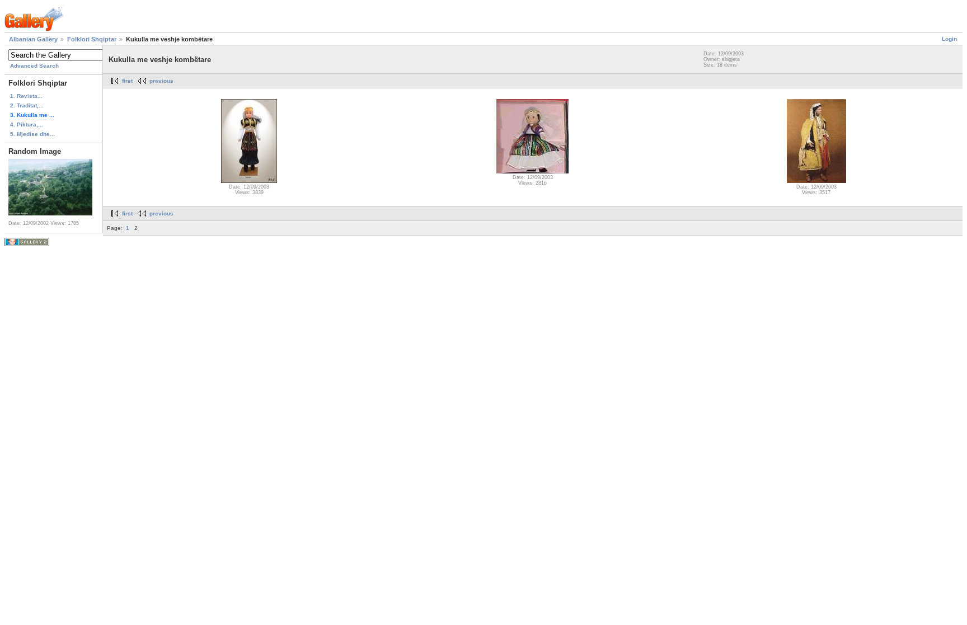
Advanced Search (34, 66)
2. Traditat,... (27, 105)
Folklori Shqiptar (91, 39)
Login (949, 39)
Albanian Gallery (33, 39)
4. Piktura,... (26, 124)
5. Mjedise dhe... (32, 134)
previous (161, 81)
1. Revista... (26, 96)
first (127, 81)
